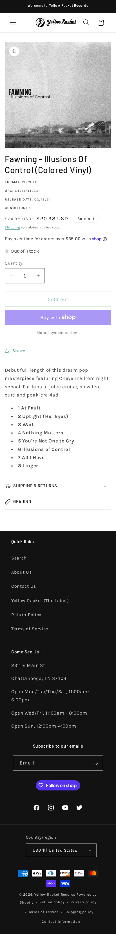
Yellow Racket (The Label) (40, 600)
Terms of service (44, 912)
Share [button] (18, 350)
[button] (13, 23)
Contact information (61, 921)
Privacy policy (83, 902)
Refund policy (51, 902)
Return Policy (26, 614)
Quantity (14, 263)
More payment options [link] (58, 332)
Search (19, 558)
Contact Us (23, 586)
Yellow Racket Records (54, 894)
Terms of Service (29, 628)
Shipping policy (78, 912)
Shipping (12, 227)
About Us (21, 572)
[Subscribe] (95, 763)
